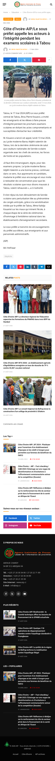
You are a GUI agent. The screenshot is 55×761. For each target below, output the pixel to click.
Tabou (17, 19)
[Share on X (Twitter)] (25, 59)
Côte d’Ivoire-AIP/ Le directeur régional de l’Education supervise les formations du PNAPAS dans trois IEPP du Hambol (26, 319)
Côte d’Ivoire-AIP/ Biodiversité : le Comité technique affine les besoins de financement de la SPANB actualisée (34, 614)
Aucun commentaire (13, 53)
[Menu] (4, 4)
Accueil (15, 754)
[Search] (51, 4)
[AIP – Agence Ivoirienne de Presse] (27, 4)
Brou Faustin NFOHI (39, 19)
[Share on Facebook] (10, 59)
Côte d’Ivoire (27, 754)
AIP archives (40, 754)
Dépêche (8, 256)
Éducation (8, 19)
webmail (27, 748)
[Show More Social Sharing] (49, 59)
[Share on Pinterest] (39, 59)
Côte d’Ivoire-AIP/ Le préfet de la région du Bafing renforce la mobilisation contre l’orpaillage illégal (35, 650)
